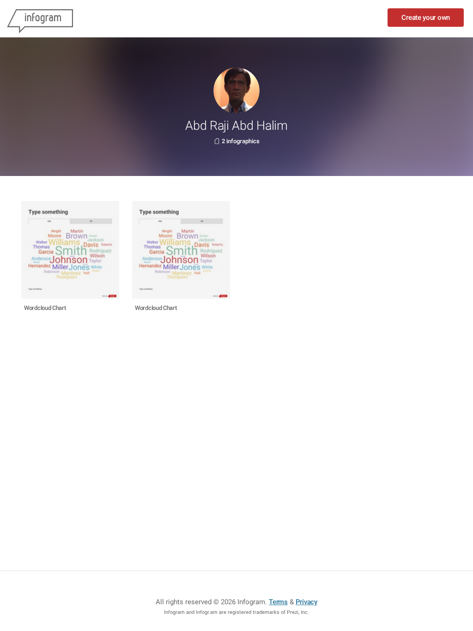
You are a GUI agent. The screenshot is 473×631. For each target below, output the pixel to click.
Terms (278, 602)
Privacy (306, 602)
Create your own (425, 17)
